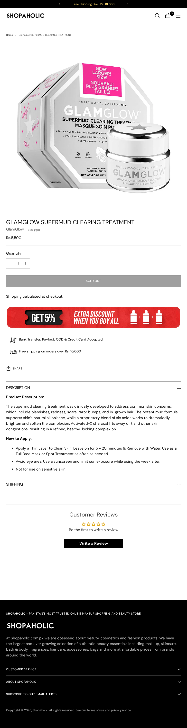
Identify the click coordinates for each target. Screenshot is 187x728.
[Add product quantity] (25, 263)
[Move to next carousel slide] (177, 583)
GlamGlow (15, 229)
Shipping (14, 296)
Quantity (13, 253)
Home (9, 35)
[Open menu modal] (178, 16)
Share (17, 368)
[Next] (127, 4)
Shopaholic (40, 710)
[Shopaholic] (25, 15)
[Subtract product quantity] (10, 263)
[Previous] (59, 4)
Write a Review (93, 543)
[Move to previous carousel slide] (165, 583)
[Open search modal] (157, 16)
